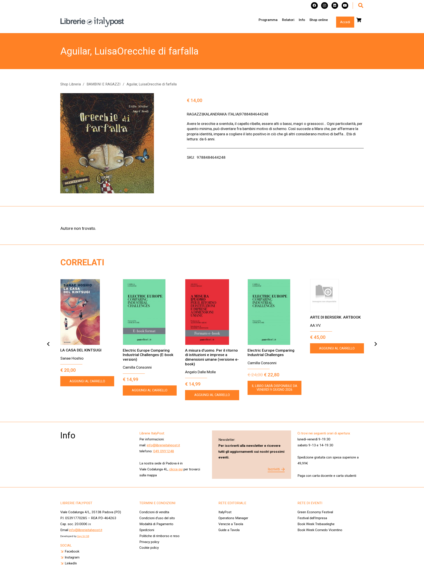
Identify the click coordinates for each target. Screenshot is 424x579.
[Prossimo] (375, 344)
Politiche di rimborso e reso (159, 536)
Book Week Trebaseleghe (316, 524)
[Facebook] (314, 5)
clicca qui (176, 469)
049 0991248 (163, 451)
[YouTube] (345, 5)
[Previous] (48, 344)
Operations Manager (233, 518)
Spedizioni (146, 530)
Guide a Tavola (229, 530)
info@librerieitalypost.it (163, 445)
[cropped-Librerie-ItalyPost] (92, 22)
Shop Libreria (70, 84)
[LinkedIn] (334, 5)
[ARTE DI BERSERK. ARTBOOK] (337, 295)
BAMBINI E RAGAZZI (104, 84)
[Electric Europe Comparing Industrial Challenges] (274, 312)
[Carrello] (359, 20)
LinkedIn (71, 563)
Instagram (72, 557)
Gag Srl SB (83, 536)
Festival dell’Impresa (312, 518)
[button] (360, 5)
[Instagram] (324, 5)
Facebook (72, 551)
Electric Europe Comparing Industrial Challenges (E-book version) (148, 355)
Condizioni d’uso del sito (157, 518)
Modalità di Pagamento (156, 524)
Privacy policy (149, 542)
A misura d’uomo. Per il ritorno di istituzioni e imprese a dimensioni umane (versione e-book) (212, 357)
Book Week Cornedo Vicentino (319, 530)
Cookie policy (149, 548)
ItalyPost (224, 512)
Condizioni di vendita (154, 512)
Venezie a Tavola (230, 524)
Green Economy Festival (315, 512)
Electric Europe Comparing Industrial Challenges (271, 352)
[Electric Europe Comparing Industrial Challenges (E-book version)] (150, 312)
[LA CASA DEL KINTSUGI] (87, 312)
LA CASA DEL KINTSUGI (80, 350)
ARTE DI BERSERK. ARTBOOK (335, 317)
